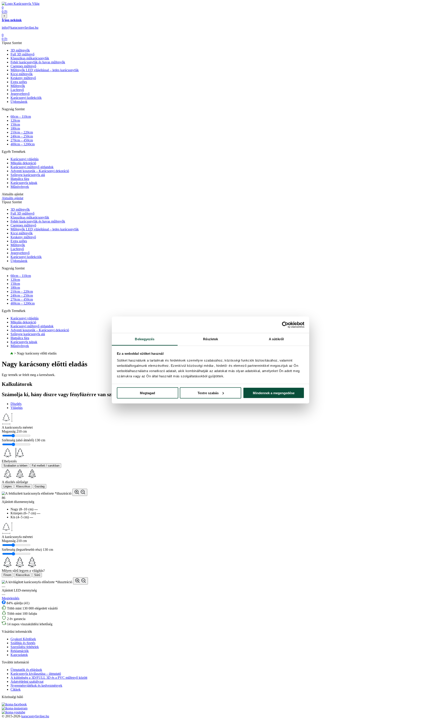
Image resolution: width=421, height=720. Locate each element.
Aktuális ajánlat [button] (12, 198)
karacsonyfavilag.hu (35, 716)
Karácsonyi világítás (25, 159)
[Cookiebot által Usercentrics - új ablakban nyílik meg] (285, 324)
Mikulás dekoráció (23, 163)
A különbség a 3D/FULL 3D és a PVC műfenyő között (49, 677)
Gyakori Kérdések (23, 639)
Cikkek (16, 689)
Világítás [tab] (17, 408)
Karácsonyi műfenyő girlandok (32, 167)
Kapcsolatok (19, 655)
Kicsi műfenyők (22, 74)
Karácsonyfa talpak (24, 183)
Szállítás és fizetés (23, 643)
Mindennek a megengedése (273, 393)
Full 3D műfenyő (22, 54)
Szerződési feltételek (25, 647)
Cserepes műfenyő (23, 66)
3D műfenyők (20, 50)
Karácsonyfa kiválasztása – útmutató (36, 673)
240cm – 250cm (22, 136)
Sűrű (37, 575)
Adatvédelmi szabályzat (27, 681)
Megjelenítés (10, 598)
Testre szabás (208, 393)
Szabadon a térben (15, 465)
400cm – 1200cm (23, 144)
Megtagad (147, 393)
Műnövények (20, 187)
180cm (15, 128)
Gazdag (40, 486)
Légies (8, 486)
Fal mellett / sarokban (45, 465)
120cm (15, 120)
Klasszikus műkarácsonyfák (30, 58)
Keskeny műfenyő (23, 78)
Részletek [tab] (210, 339)
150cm (15, 124)
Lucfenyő (17, 90)
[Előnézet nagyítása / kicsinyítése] (79, 492)
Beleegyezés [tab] (144, 339)
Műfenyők (18, 86)
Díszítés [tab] (16, 404)
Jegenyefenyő (20, 94)
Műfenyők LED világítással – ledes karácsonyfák (45, 70)
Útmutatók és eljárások (26, 670)
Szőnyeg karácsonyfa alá (28, 175)
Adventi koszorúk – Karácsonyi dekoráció (40, 171)
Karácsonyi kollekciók (26, 98)
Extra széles (19, 82)
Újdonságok (19, 101)
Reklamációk (20, 651)
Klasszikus (23, 486)
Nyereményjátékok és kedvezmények (36, 685)
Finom (7, 575)
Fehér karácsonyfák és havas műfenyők (38, 62)
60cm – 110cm (21, 116)
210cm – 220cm (22, 132)
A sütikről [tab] (276, 339)
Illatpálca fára (20, 179)
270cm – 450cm (22, 140)
